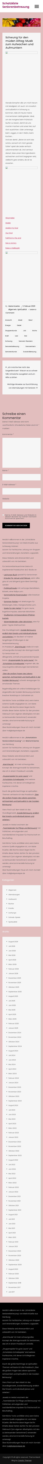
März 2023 (12, 1128)
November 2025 (14, 982)
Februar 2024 (13, 1078)
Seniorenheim (31, 346)
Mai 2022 (11, 1173)
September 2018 (14, 1283)
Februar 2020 (13, 1274)
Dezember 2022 (14, 1142)
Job (24, 331)
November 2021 (14, 1201)
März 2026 (12, 964)
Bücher (11, 904)
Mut (25, 336)
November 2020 (14, 1255)
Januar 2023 (13, 1137)
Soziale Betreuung (29, 352)
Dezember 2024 (14, 1032)
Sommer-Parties (11, 601)
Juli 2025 (11, 1001)
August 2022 (13, 1160)
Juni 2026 (12, 951)
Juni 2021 (11, 1224)
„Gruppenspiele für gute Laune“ (21, 660)
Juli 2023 (11, 1110)
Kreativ (11, 908)
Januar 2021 (13, 1246)
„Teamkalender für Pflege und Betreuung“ (19, 828)
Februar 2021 (13, 1242)
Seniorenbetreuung (12, 346)
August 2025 (13, 996)
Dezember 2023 (14, 1087)
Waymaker (10, 218)
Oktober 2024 (13, 1042)
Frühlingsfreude (10, 588)
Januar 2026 (13, 973)
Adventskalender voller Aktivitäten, (18, 621)
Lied (16, 336)
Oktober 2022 (13, 1151)
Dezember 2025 (14, 978)
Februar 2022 (13, 1187)
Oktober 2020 (13, 1260)
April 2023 (12, 1123)
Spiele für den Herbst (12, 608)
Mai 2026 (11, 955)
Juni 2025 (12, 1005)
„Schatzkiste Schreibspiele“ (13, 663)
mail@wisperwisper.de (16, 1446)
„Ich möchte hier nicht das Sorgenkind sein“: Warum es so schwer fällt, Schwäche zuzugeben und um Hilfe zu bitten (21, 372)
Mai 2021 (11, 1228)
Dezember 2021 (14, 1196)
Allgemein (12, 309)
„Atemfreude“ (20, 647)
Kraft (7, 336)
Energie (8, 325)
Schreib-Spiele (14, 917)
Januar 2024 (13, 1083)
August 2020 (13, 1269)
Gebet (19, 325)
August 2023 (13, 1105)
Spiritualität (22, 309)
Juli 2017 (11, 1292)
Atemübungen (14, 894)
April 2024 (12, 1069)
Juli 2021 (11, 1219)
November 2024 (14, 1037)
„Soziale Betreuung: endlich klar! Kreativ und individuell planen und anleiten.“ (20, 816)
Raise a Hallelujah (12, 248)
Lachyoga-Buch (10, 575)
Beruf (30, 320)
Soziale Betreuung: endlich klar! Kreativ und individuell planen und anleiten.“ (19, 633)
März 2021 (12, 1237)
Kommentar (8, 434)
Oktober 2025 (13, 987)
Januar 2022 (13, 1192)
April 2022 (12, 1178)
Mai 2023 (11, 1119)
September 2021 (14, 1210)
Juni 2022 (12, 1169)
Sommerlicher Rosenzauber (15, 595)
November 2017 (14, 1287)
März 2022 (12, 1183)
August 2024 (13, 1051)
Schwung (8, 341)
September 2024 (15, 1046)
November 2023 (14, 1092)
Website (5, 499)
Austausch (12, 899)
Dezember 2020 (14, 1251)
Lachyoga (12, 913)
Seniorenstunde (11, 352)
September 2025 (15, 992)
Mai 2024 (12, 1064)
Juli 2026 (11, 946)
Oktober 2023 (13, 1096)
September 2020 (15, 1264)
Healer (8, 223)
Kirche (34, 331)
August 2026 (13, 941)
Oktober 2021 (13, 1205)
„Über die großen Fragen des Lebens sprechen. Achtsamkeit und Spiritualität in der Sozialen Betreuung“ (21, 677)
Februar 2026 (13, 969)
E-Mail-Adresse (9, 484)
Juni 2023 (12, 1114)
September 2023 (15, 1101)
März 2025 (12, 1019)
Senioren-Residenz (25, 341)
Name (5, 470)
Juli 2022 (11, 1164)
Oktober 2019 (13, 1278)
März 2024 (12, 1073)
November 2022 (14, 1146)
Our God (9, 233)
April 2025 (12, 1014)
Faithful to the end (13, 238)
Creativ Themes (25, 1460)
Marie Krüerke (14, 306)
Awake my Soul (11, 228)
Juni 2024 (12, 1060)
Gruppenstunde (11, 331)
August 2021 (13, 1214)
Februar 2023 (13, 1133)
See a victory (10, 243)
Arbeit (20, 320)
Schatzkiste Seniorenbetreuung (15, 5)
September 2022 (15, 1155)
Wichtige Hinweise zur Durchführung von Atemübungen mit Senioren (22, 386)
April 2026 (12, 960)
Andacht (8, 320)
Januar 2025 (13, 1028)
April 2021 (12, 1233)
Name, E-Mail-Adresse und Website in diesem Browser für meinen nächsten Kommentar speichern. (21, 516)
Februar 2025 (13, 1023)
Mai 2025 (11, 1010)
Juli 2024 (11, 1055)
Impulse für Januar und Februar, (17, 578)
